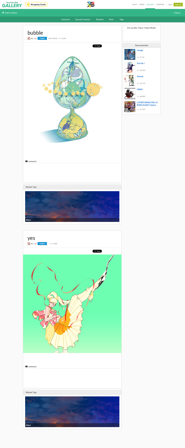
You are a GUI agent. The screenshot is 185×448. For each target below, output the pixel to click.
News (141, 4)
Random (99, 19)
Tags (121, 19)
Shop (134, 4)
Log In (170, 4)
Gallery (150, 4)
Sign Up (178, 4)
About (178, 12)
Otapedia (160, 4)
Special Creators (82, 19)
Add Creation (11, 12)
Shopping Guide (38, 4)
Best (111, 19)
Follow (42, 38)
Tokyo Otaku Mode (91, 4)
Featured (65, 19)
